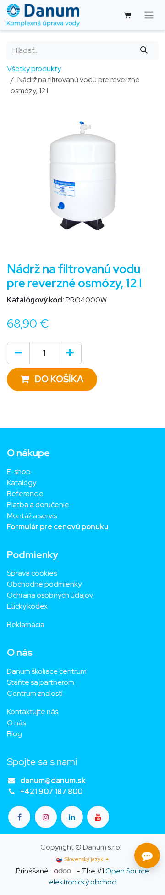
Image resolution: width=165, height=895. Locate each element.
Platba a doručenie (38, 504)
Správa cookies (32, 573)
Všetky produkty (34, 68)
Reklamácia (25, 624)
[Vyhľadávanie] (144, 50)
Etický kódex (28, 606)
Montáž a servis (32, 515)
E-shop (19, 471)
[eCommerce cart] (127, 15)
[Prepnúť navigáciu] (149, 15)
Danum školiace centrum (47, 671)
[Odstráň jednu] (18, 353)
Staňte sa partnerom (40, 682)
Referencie (25, 493)
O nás (16, 722)
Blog (14, 733)
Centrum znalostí (35, 693)
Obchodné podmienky (44, 584)
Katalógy (21, 482)
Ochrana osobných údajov (50, 595)
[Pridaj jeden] (70, 353)
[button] (52, 379)
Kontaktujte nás (32, 711)
